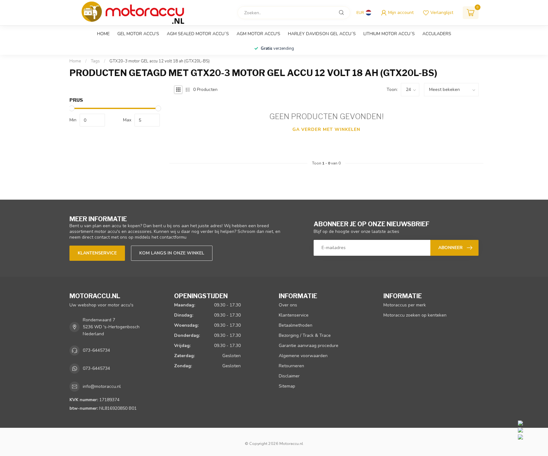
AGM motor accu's (258, 34)
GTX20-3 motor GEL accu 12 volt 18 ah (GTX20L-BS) (159, 61)
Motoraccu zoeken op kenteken (415, 315)
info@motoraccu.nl (102, 386)
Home (103, 34)
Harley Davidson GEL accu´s (322, 34)
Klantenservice (97, 253)
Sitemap (287, 386)
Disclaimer (289, 376)
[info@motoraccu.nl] (531, 429)
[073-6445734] (531, 422)
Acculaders (436, 34)
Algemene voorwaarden (303, 356)
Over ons (288, 305)
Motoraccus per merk (404, 305)
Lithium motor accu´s (389, 34)
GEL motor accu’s (138, 34)
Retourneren (291, 366)
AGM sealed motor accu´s (198, 34)
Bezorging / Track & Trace (305, 335)
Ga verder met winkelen (326, 129)
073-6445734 (96, 350)
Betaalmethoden (295, 325)
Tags (95, 61)
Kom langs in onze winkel (171, 253)
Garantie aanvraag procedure (308, 346)
